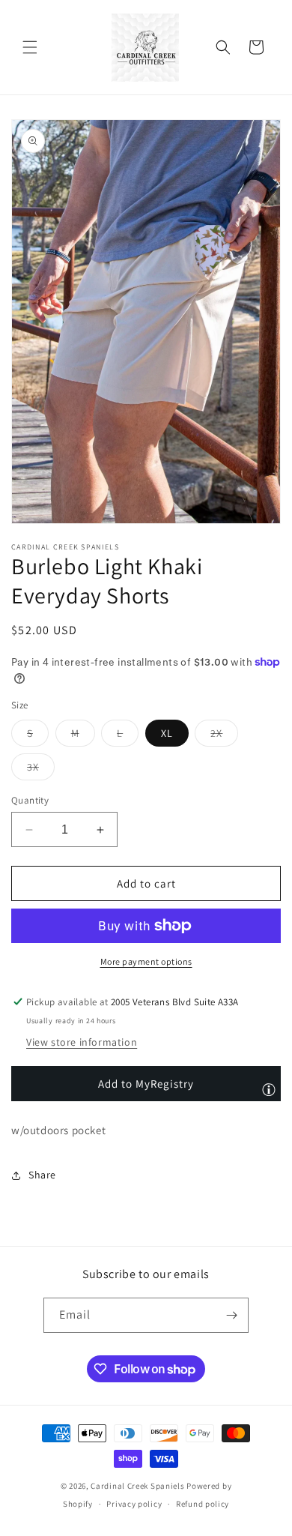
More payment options (146, 961)
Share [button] (42, 1174)
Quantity (30, 800)
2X (224, 736)
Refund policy (202, 1504)
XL (167, 733)
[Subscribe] (231, 1315)
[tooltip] (269, 1089)
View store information (81, 1042)
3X (41, 769)
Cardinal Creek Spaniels (137, 1486)
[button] (29, 47)
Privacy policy (134, 1504)
